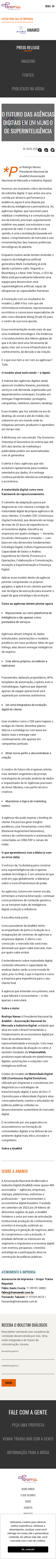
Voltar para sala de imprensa (17, 19)
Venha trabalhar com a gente (28, 1439)
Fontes (28, 75)
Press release (28, 47)
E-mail (10, 1366)
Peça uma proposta (28, 1425)
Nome (10, 1351)
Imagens (28, 61)
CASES (28, 1501)
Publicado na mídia (28, 89)
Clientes (28, 1507)
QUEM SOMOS (28, 1489)
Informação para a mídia (28, 1452)
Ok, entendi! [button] (28, 1549)
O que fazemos (28, 1495)
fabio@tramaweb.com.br (18, 1293)
